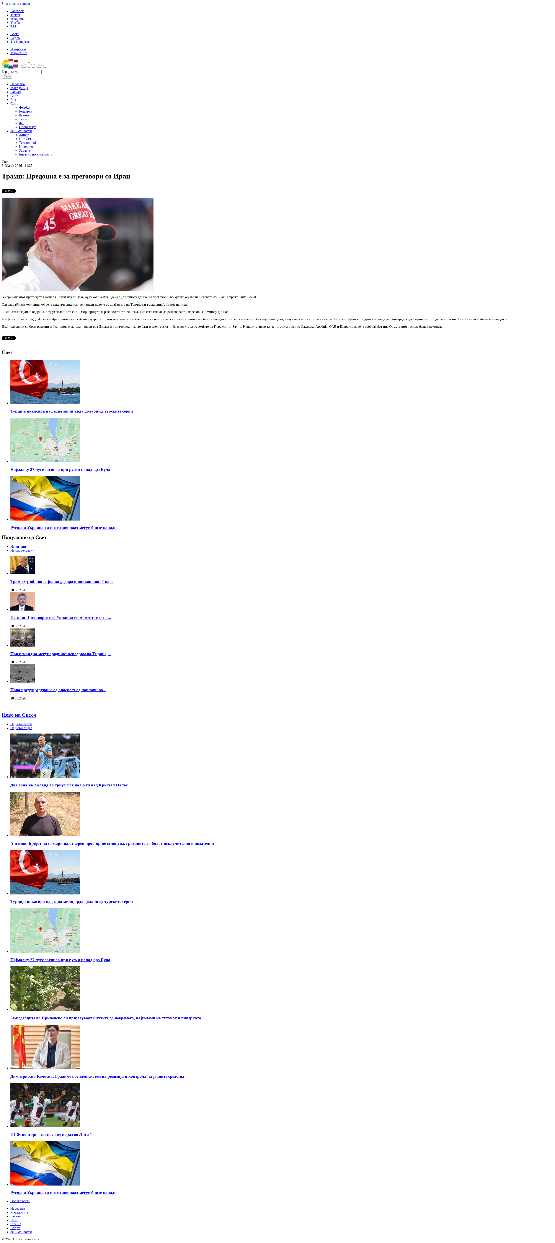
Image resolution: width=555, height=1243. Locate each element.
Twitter (15, 15)
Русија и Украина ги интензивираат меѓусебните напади (63, 527)
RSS (13, 26)
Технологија (28, 142)
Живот (24, 135)
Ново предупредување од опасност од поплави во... (58, 690)
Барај (6, 72)
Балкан (15, 92)
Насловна (17, 84)
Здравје (24, 150)
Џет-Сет (25, 139)
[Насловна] (24, 67)
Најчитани (18, 546)
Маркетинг (18, 53)
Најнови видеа (21, 728)
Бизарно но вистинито (35, 154)
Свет (14, 96)
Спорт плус (27, 127)
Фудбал (24, 107)
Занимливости (21, 131)
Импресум (18, 49)
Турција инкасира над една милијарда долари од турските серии (71, 411)
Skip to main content (16, 3)
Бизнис (15, 100)
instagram (17, 19)
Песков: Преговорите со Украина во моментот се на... (60, 617)
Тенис (23, 119)
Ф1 (21, 123)
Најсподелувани (22, 550)
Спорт (15, 103)
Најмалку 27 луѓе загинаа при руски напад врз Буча (60, 469)
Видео (15, 38)
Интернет (26, 146)
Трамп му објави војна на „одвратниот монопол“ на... (61, 581)
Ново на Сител (19, 715)
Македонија (19, 88)
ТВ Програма (20, 42)
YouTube (16, 23)
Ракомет (25, 115)
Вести (14, 34)
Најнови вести (21, 724)
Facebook (17, 11)
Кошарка (25, 111)
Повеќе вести (20, 1201)
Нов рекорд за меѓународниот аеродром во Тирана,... (60, 654)
